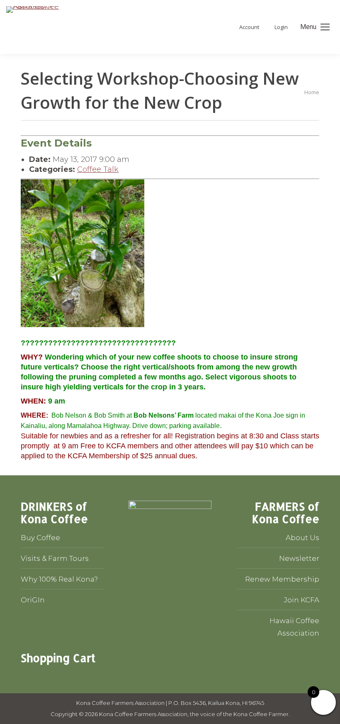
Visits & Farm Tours (55, 558)
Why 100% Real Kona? (59, 579)
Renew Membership (282, 579)
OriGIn (33, 600)
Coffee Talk (98, 169)
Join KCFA (301, 600)
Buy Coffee (40, 537)
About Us (302, 537)
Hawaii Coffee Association (294, 626)
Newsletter (299, 558)
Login (281, 27)
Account (249, 27)
